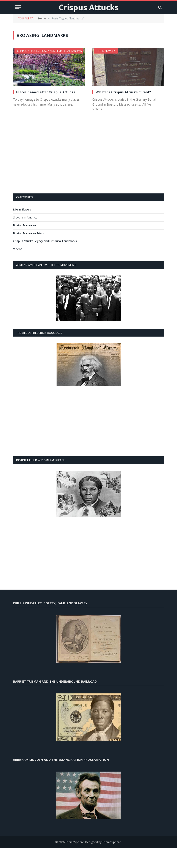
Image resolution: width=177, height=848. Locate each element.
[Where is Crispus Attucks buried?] (128, 67)
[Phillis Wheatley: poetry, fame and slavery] (88, 639)
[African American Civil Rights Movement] (88, 298)
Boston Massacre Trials (28, 233)
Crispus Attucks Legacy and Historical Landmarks (51, 51)
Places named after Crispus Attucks (45, 92)
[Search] (159, 7)
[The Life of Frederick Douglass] (88, 364)
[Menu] (18, 7)
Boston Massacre (24, 225)
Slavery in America (25, 217)
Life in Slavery (105, 51)
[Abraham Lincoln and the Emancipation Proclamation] (88, 795)
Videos (17, 249)
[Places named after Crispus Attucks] (49, 67)
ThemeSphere (111, 842)
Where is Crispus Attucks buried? (123, 92)
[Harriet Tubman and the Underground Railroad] (88, 717)
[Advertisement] (88, 158)
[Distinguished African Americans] (88, 494)
